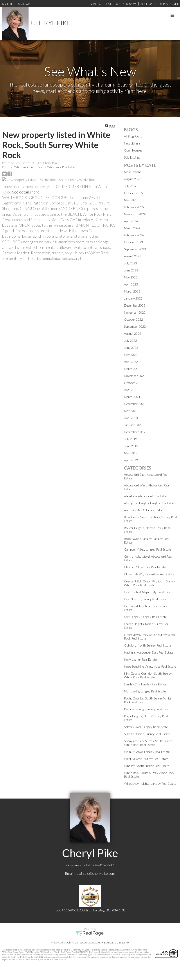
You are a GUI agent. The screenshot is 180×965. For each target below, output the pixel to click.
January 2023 (133, 298)
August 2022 (132, 333)
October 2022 (133, 319)
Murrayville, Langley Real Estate (145, 691)
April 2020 (131, 418)
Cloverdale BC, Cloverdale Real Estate (149, 574)
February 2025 (134, 207)
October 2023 (133, 242)
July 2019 (130, 439)
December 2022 (134, 305)
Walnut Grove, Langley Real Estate (147, 752)
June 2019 (131, 446)
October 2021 (133, 383)
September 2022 (135, 326)
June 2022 (131, 347)
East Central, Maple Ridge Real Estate (148, 592)
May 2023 (130, 277)
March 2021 (132, 397)
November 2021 (135, 376)
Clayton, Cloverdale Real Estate (145, 567)
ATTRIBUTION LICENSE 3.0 (113, 942)
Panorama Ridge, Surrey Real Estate (147, 709)
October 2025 (133, 193)
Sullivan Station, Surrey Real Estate (147, 734)
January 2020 (133, 425)
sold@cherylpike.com (99, 873)
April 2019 (131, 460)
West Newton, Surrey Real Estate (146, 759)
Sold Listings (132, 157)
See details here (26, 192)
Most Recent (132, 172)
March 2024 (132, 228)
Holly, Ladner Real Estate (140, 659)
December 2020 (134, 404)
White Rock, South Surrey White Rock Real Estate (45, 167)
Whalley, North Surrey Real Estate (146, 766)
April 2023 (131, 284)
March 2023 (132, 291)
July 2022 (130, 340)
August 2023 (132, 256)
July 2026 (130, 186)
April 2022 (131, 361)
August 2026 (132, 179)
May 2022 (130, 354)
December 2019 (134, 432)
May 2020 (130, 411)
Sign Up (24, 3)
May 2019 (130, 453)
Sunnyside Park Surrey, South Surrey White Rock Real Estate (148, 742)
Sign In (7, 3)
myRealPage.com (90, 933)
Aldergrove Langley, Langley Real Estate (150, 503)
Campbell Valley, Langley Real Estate (147, 549)
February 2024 (134, 235)
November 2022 (135, 312)
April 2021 (131, 390)
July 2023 (130, 263)
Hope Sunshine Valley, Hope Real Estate (150, 666)
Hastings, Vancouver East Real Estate (148, 652)
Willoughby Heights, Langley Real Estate (150, 783)
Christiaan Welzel (77, 942)
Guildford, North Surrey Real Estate (147, 645)
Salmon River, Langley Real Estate (146, 727)
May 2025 (130, 200)
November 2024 (135, 214)
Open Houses (133, 150)
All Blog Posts (133, 136)
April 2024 (131, 221)
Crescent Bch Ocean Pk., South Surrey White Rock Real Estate (149, 583)
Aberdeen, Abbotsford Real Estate (146, 496)
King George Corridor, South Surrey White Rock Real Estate (148, 675)
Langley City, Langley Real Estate (145, 684)
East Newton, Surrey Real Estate (145, 599)
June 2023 (131, 270)
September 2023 (135, 249)
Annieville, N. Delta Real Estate (144, 510)
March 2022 (132, 368)
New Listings (132, 143)
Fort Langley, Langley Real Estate (145, 617)
